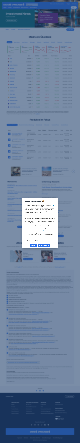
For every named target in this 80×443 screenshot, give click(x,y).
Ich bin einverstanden (44, 245)
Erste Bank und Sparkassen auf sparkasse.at (39, 230)
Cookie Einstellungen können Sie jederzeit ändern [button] (34, 213)
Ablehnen (33, 245)
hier (37, 240)
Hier (40, 206)
